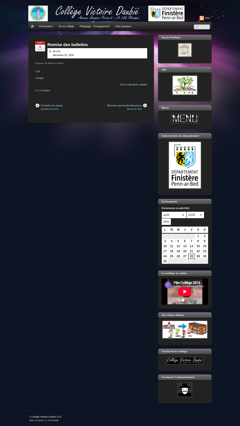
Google (40, 78)
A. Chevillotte (44, 90)
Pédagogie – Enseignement (95, 26)
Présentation (46, 26)
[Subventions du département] (185, 165)
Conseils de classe (52, 107)
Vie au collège (66, 26)
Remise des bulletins (67, 44)
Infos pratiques (123, 26)
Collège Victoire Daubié (44, 417)
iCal (38, 71)
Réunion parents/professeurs (124, 107)
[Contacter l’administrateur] (185, 389)
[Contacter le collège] (185, 361)
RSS (207, 18)
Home (32, 26)
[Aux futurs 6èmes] (185, 329)
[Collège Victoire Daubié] (106, 19)
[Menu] (185, 118)
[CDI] (185, 85)
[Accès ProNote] (185, 50)
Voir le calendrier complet (133, 84)
